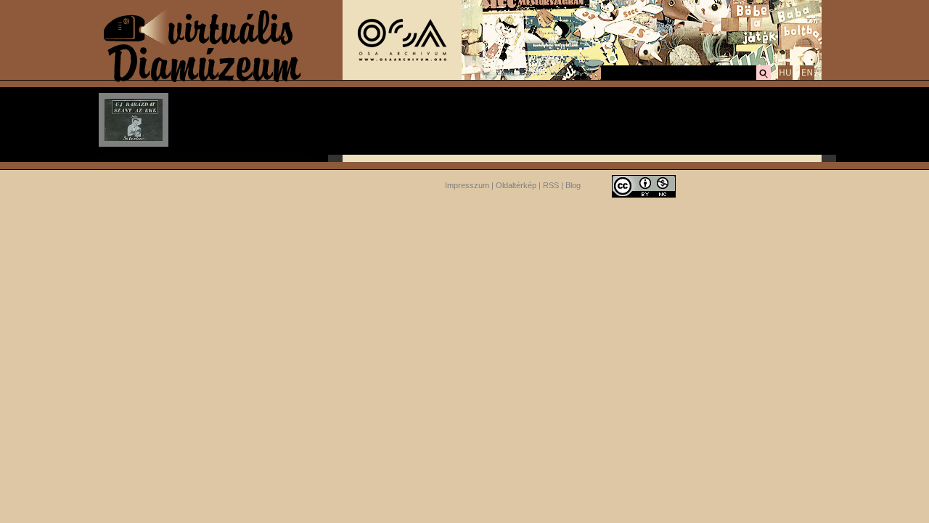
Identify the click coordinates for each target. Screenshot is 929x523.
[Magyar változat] (785, 78)
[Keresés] (763, 78)
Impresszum (467, 185)
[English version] (807, 78)
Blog (573, 185)
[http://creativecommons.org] (644, 185)
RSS (551, 185)
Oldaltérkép (516, 185)
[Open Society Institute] (402, 77)
